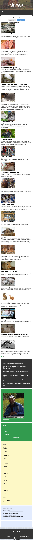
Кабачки (6, 466)
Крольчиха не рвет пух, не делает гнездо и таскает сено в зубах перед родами (14, 334)
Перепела (6, 490)
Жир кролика (3, 237)
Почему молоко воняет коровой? (14, 513)
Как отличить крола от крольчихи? (7, 121)
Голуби (6, 483)
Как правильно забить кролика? (6, 156)
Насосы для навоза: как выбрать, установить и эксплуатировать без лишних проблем (15, 372)
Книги (4, 459)
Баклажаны (6, 463)
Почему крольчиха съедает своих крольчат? (9, 67)
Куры (5, 487)
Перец (6, 476)
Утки (5, 493)
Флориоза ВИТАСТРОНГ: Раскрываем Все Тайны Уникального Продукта (13, 379)
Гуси (5, 484)
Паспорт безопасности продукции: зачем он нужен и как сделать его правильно (14, 366)
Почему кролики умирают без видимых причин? (9, 271)
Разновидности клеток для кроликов (7, 221)
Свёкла (6, 477)
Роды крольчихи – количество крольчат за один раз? (10, 50)
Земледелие (6, 431)
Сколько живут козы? (20, 516)
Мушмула (6, 473)
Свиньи (6, 458)
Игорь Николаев (6, 419)
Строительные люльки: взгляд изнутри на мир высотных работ (12, 377)
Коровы (6, 451)
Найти (21, 20)
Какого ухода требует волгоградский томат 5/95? (16, 511)
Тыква (6, 480)
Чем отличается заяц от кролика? (7, 302)
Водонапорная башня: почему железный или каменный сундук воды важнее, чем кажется (16, 374)
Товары (4, 501)
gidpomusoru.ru (18, 539)
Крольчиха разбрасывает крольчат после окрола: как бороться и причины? (14, 84)
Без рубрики (5, 447)
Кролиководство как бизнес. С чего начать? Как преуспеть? (11, 33)
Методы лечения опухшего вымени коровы (15, 512)
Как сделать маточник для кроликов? (7, 204)
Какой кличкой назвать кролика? (7, 139)
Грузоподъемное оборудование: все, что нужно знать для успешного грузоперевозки (15, 380)
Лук (5, 470)
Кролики (6, 452)
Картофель (6, 469)
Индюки (6, 486)
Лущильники (8, 500)
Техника (4, 497)
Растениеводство (7, 430)
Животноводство (7, 428)
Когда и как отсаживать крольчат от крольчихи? (9, 188)
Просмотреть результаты (16, 437)
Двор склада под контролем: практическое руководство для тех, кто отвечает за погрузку (16, 371)
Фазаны (6, 494)
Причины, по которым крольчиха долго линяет (9, 287)
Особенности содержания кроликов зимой (8, 318)
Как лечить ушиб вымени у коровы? (14, 514)
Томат (6, 479)
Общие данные (7, 455)
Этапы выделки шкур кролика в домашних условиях (10, 172)
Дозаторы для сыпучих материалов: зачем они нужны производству (13, 363)
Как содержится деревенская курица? (13, 515)
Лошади (6, 454)
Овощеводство (5, 462)
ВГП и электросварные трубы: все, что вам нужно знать (11, 385)
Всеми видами (7, 434)
